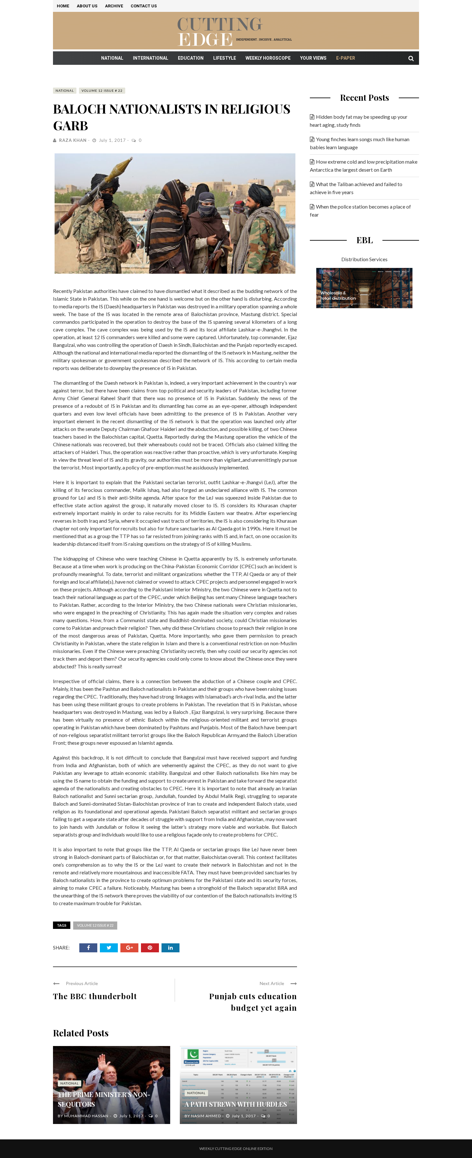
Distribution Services (364, 259)
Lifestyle (224, 58)
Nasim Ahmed (206, 1115)
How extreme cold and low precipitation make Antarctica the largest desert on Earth (363, 166)
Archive (114, 6)
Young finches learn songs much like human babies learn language (359, 143)
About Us (87, 6)
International (150, 58)
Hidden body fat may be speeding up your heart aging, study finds (358, 121)
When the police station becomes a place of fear (360, 210)
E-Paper (345, 58)
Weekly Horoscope (268, 58)
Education (191, 58)
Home (63, 6)
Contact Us (144, 6)
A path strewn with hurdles (236, 1104)
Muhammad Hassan (86, 1115)
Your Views (313, 58)
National (112, 58)
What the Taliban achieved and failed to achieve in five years (356, 188)
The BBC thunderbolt (95, 996)
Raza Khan (73, 140)
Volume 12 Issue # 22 (102, 90)
